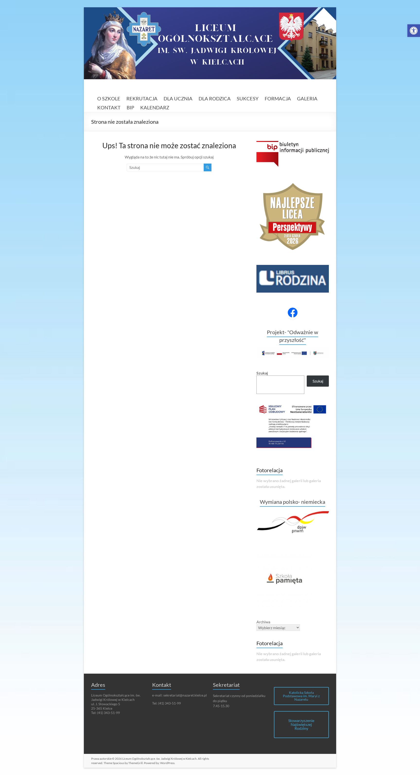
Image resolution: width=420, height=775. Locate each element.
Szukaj (262, 373)
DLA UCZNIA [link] (178, 98)
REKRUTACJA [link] (142, 98)
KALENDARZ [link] (154, 107)
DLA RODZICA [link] (215, 98)
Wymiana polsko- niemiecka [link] (292, 501)
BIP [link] (130, 107)
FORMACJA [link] (278, 98)
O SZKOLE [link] (108, 98)
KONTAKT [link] (109, 107)
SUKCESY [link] (248, 98)
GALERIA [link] (307, 98)
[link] (413, 30)
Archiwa (263, 621)
